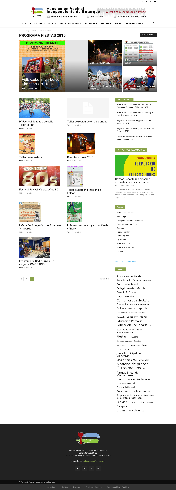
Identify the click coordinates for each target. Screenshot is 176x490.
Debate (131, 308)
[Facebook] (142, 2)
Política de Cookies (124, 243)
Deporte (142, 308)
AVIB (23, 88)
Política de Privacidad (125, 247)
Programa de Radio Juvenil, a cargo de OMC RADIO (36, 262)
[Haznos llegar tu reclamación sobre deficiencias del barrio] (136, 165)
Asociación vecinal (69, 23)
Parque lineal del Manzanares (128, 374)
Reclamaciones (133, 23)
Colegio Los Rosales (125, 296)
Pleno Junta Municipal (126, 383)
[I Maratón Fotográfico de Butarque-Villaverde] (40, 212)
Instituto (123, 349)
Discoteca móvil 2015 (80, 157)
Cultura (122, 308)
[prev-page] (21, 279)
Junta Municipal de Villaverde (129, 354)
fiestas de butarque (124, 341)
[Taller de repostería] (40, 143)
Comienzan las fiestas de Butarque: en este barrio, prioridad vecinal (134, 137)
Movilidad (144, 360)
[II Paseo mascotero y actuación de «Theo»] (88, 212)
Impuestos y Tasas (138, 345)
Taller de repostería (31, 157)
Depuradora (122, 312)
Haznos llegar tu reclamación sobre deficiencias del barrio (132, 180)
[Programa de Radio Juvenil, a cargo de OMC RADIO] (40, 247)
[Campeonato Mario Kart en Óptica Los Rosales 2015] (140, 78)
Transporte (122, 406)
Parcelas (146, 368)
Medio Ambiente (127, 360)
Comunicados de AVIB (133, 300)
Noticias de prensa (133, 364)
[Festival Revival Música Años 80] (40, 176)
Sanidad (122, 401)
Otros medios (129, 368)
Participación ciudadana (133, 379)
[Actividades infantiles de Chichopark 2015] (53, 70)
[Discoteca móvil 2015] (88, 143)
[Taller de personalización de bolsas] (88, 176)
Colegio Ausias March (131, 288)
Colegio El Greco (126, 292)
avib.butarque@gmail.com (93, 461)
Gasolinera (138, 341)
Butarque (90, 23)
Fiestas (122, 336)
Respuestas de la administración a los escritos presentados (135, 396)
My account (121, 239)
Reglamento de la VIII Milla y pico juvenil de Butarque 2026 (134, 122)
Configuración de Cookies (118, 487)
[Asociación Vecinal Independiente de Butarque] (88, 12)
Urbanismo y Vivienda (131, 410)
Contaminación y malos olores (133, 304)
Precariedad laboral (126, 387)
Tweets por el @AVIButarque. (127, 261)
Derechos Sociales (136, 312)
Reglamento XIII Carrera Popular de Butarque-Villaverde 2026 (135, 129)
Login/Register (123, 236)
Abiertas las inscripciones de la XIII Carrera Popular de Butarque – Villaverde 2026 (134, 106)
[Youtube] (155, 2)
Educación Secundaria (132, 325)
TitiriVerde (149, 402)
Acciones (123, 276)
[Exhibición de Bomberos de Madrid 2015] (105, 77)
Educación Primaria (130, 321)
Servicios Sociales (136, 402)
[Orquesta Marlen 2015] (105, 51)
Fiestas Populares (124, 232)
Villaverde (106, 23)
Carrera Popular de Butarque (129, 224)
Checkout (120, 228)
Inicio (24, 23)
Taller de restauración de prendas (87, 121)
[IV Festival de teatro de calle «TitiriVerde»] (40, 108)
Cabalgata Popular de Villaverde (130, 220)
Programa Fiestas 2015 (34, 30)
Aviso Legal (121, 216)
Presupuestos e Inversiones (133, 391)
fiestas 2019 (133, 337)
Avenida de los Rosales (129, 280)
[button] (154, 24)
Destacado (121, 317)
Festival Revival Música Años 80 (38, 189)
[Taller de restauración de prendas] (88, 108)
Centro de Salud (127, 284)
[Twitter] (151, 2)
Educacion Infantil (137, 316)
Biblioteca (147, 280)
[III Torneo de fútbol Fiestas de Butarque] (140, 52)
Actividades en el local (42, 23)
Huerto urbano (122, 345)
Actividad (137, 276)
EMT (150, 325)
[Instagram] (146, 2)
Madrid (118, 23)
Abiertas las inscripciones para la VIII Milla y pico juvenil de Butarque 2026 (136, 114)
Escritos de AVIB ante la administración (129, 331)
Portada (120, 251)
